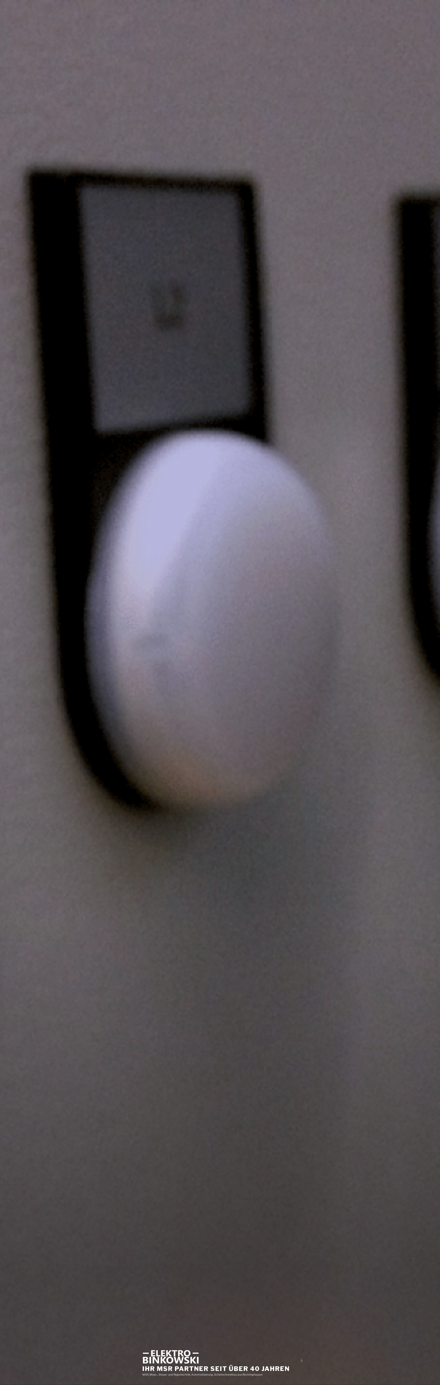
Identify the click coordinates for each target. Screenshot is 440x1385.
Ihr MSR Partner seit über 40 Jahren (216, 1368)
